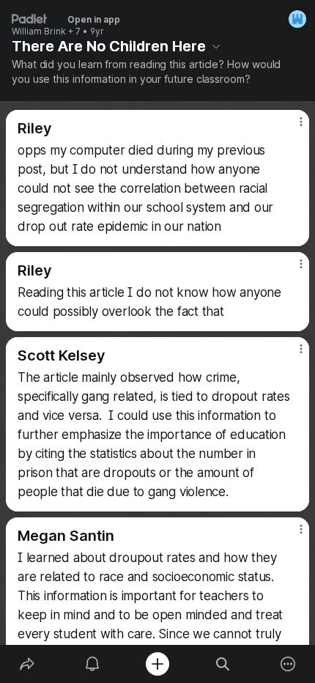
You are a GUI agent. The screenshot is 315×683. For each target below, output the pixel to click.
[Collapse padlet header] (216, 46)
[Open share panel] (27, 664)
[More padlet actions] (288, 664)
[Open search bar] (223, 664)
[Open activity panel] (92, 664)
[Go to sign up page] (297, 19)
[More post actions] (291, 127)
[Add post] (157, 664)
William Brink (39, 31)
